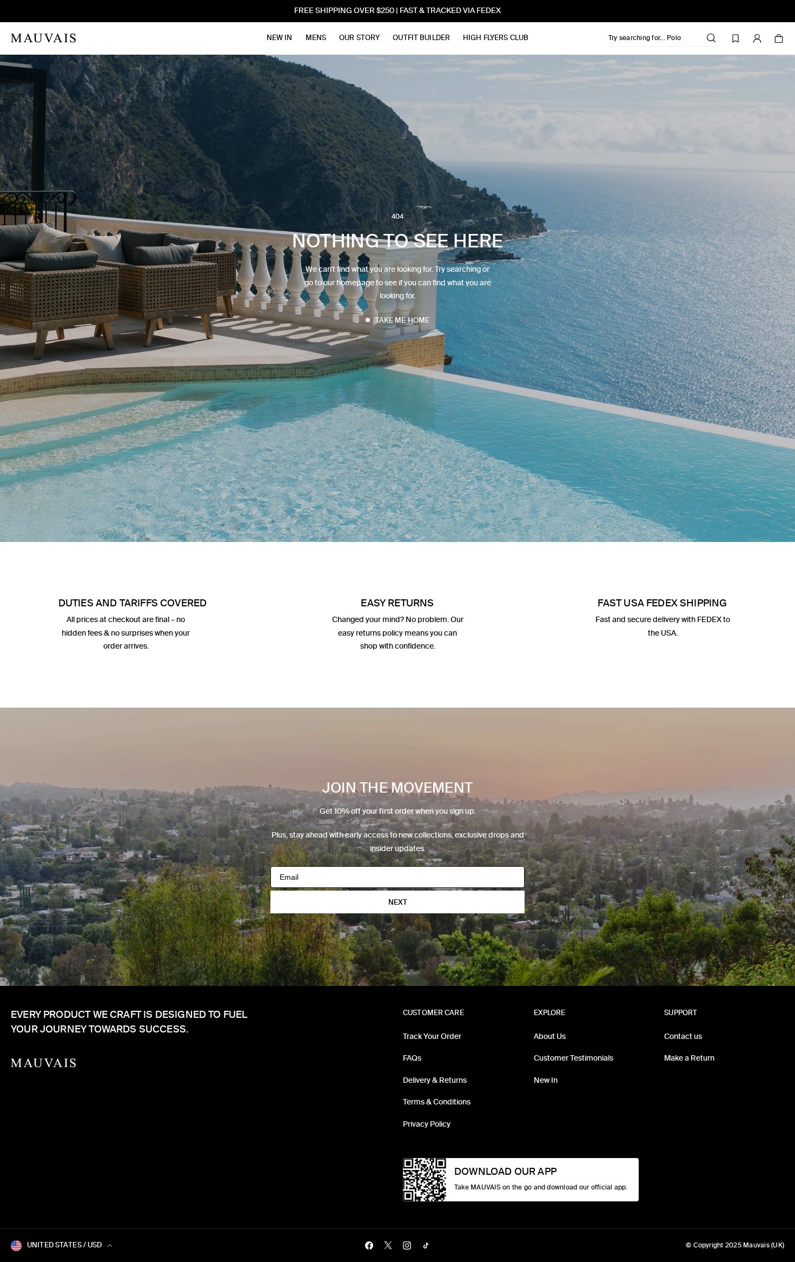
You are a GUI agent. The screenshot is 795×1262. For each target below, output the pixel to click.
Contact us (683, 1036)
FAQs (412, 1058)
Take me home (402, 320)
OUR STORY (359, 38)
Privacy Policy (427, 1124)
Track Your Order (432, 1036)
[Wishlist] (735, 38)
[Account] (757, 38)
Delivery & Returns (435, 1080)
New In (280, 38)
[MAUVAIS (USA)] (43, 38)
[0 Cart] (778, 38)
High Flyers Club (495, 38)
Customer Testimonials (573, 1058)
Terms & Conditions (437, 1102)
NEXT (397, 902)
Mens (316, 38)
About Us (550, 1036)
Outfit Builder (421, 38)
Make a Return (689, 1058)
